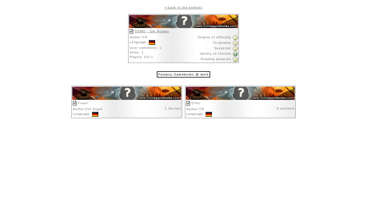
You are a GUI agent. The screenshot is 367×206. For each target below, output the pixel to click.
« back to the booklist (183, 7)
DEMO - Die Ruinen (152, 31)
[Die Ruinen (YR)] (183, 27)
